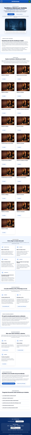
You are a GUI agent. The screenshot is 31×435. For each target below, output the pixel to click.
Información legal (16, 419)
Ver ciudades (11, 14)
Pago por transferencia (20, 429)
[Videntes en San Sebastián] (7, 103)
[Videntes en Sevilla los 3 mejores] (23, 154)
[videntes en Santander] (23, 206)
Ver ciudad (3, 113)
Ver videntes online (5, 350)
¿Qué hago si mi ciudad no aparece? (8, 398)
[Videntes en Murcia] (7, 86)
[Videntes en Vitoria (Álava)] (23, 172)
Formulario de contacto (11, 421)
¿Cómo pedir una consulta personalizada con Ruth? (10, 407)
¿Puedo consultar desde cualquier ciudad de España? (10, 400)
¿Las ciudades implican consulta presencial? (9, 395)
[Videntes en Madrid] (7, 120)
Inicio (12, 419)
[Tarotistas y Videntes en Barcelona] (23, 103)
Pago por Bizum (14, 429)
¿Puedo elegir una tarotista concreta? (8, 405)
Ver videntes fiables (20, 350)
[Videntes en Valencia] (7, 69)
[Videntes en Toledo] (23, 120)
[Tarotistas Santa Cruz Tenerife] (7, 172)
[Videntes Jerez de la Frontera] (23, 69)
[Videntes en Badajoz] (23, 86)
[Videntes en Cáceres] (23, 189)
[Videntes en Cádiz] (7, 223)
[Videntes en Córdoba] (7, 206)
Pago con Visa (10, 429)
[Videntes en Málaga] (7, 189)
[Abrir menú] (1, 1)
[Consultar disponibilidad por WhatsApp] (29, 1)
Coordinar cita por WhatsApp (22, 306)
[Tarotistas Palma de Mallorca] (7, 154)
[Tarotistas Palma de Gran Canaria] (7, 137)
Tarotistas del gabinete (19, 14)
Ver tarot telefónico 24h (5, 306)
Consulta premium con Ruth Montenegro (8, 383)
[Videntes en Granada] (23, 137)
